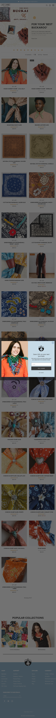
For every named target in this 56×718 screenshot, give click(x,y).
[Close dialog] (53, 343)
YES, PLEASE (41, 368)
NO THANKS (41, 372)
